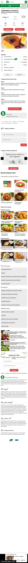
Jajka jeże (3, 315)
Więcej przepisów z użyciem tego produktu (9, 176)
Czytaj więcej (12, 339)
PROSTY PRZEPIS (8, 123)
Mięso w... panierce (20, 247)
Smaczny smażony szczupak (7, 311)
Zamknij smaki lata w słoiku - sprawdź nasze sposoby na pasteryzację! (15, 332)
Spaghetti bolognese (6, 269)
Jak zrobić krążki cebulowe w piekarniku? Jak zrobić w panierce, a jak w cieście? (20, 261)
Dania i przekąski (10, 8)
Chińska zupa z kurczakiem (18, 203)
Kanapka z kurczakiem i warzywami (9, 294)
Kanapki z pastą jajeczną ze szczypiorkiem (11, 280)
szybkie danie (15, 123)
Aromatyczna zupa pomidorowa (19, 190)
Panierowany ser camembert (19, 222)
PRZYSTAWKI (6, 121)
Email (7, 74)
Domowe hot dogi (5, 283)
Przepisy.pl (3, 8)
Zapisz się (14, 370)
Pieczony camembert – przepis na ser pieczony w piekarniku (7, 260)
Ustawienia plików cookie (8, 561)
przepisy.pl (5, 13)
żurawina (3, 123)
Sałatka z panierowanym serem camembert (7, 222)
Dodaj (23, 145)
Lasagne (3, 272)
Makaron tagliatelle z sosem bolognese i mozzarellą (13, 276)
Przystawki (17, 8)
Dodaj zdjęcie (13, 168)
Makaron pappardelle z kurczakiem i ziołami (11, 290)
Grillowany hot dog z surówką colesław (10, 304)
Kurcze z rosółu (4, 326)
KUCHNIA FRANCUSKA (21, 121)
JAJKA (10, 121)
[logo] (10, 2)
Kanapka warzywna (5, 301)
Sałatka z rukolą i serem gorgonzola (9, 319)
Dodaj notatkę (15, 108)
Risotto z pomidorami (6, 202)
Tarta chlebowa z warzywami (8, 322)
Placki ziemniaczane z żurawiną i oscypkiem (20, 234)
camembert (14, 121)
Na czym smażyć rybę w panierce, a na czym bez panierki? (7, 248)
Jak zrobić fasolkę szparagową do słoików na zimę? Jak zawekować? (14, 343)
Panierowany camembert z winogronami (4, 234)
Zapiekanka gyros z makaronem (8, 297)
